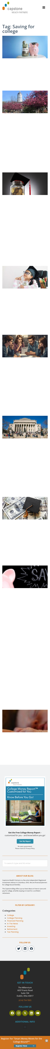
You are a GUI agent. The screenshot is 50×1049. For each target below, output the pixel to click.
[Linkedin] (25, 949)
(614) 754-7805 (25, 1000)
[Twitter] (19, 949)
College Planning (14, 918)
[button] (44, 7)
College (10, 915)
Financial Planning (15, 921)
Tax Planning (12, 932)
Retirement (12, 929)
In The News (12, 923)
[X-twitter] (25, 1013)
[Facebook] (31, 949)
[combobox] (25, 863)
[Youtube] (38, 1013)
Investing (11, 926)
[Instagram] (19, 1013)
